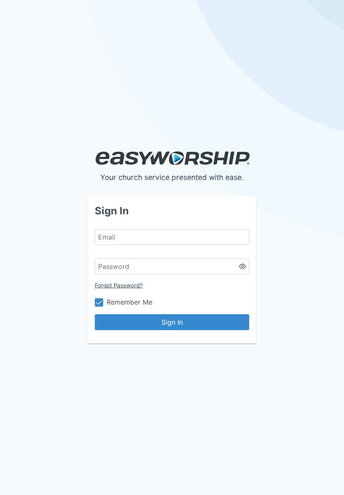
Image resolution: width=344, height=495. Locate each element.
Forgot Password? (119, 285)
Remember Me (129, 302)
